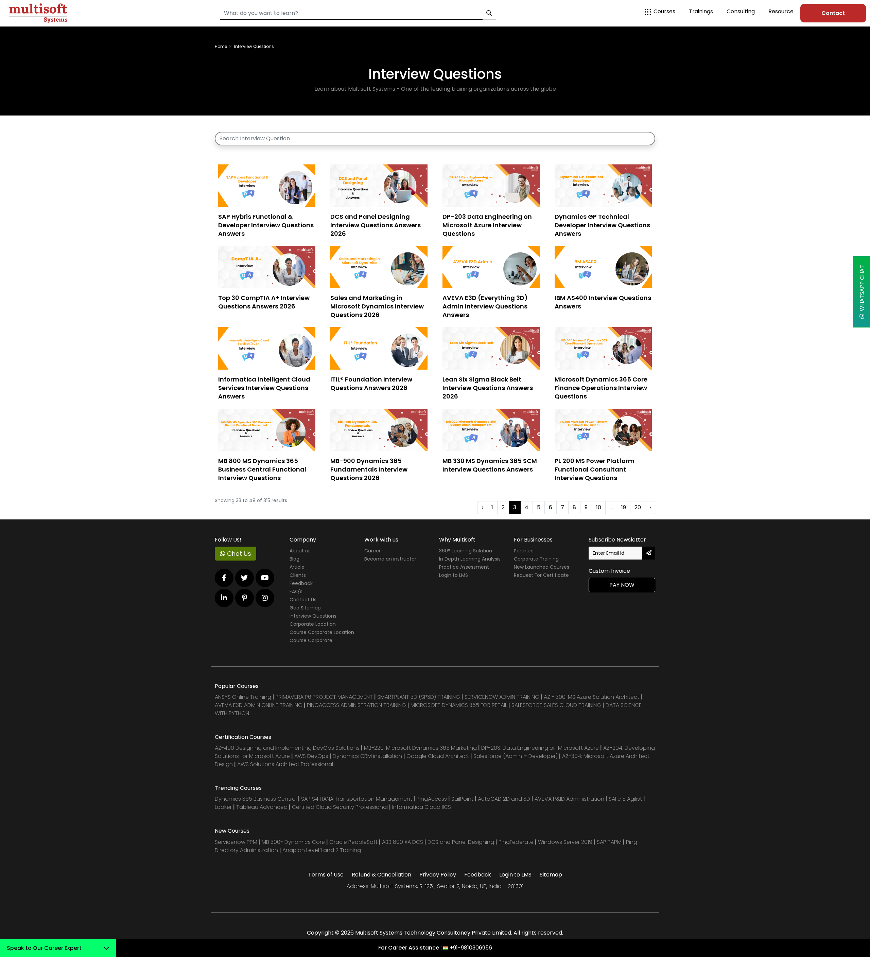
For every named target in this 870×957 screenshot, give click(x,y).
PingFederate (517, 842)
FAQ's (296, 591)
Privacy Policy (437, 875)
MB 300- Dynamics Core (293, 842)
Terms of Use (326, 875)
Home (221, 46)
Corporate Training (536, 558)
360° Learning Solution (465, 550)
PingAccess (432, 799)
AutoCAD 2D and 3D (504, 799)
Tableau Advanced (262, 807)
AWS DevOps (312, 756)
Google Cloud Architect (438, 756)
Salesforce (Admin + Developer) (515, 756)
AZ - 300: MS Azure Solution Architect (591, 697)
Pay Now (621, 585)
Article (297, 567)
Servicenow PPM (237, 842)
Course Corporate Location (322, 632)
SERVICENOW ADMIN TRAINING (503, 697)
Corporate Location (313, 624)
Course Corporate (311, 640)
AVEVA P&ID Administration (569, 799)
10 (598, 507)
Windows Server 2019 (565, 842)
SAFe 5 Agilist (625, 799)
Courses (664, 11)
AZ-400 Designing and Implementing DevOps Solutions (287, 748)
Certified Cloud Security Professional (340, 807)
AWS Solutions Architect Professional (285, 764)
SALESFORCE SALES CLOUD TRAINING (557, 705)
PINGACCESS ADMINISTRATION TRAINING (356, 705)
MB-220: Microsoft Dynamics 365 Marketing (421, 748)
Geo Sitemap (305, 607)
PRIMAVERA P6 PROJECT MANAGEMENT (324, 697)
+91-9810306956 (471, 948)
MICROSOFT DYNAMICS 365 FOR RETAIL (459, 705)
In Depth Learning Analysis (470, 558)
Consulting (741, 11)
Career (372, 550)
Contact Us (303, 599)
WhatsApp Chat (862, 289)
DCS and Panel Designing (461, 842)
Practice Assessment (464, 567)
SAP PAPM (610, 842)
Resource (781, 11)
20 (637, 507)
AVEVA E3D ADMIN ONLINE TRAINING (258, 705)
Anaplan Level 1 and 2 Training (321, 850)
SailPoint (463, 799)
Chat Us (238, 553)
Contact (833, 13)
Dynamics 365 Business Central (256, 799)
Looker (223, 807)
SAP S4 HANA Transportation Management (357, 799)
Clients (298, 575)
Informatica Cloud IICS (421, 807)
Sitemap (551, 875)
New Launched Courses (541, 567)
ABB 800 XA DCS (403, 842)
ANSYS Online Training (243, 697)
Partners (524, 550)
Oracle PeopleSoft (353, 842)
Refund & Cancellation (381, 875)
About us (300, 550)
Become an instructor (390, 558)
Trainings (701, 11)
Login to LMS (453, 575)
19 (623, 507)
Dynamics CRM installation (368, 756)
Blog (294, 558)
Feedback (301, 583)
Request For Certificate (541, 575)
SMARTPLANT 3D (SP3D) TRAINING (418, 697)
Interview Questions (313, 616)
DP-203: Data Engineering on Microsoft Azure (540, 748)
